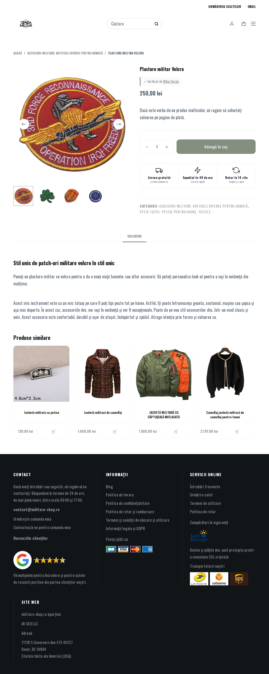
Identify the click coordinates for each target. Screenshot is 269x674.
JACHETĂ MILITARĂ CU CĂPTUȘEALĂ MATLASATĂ (164, 414)
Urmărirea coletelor (224, 6)
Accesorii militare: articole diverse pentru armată (203, 206)
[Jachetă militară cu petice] (41, 374)
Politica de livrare (120, 494)
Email (252, 6)
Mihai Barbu (171, 81)
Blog (109, 486)
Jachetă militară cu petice (41, 412)
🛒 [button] (53, 431)
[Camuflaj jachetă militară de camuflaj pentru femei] (225, 374)
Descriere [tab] (134, 236)
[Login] (232, 24)
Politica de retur (203, 511)
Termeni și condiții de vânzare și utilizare (137, 520)
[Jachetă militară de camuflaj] (103, 374)
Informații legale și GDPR (125, 528)
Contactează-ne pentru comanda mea (42, 527)
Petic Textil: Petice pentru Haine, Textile (175, 211)
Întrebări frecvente (205, 486)
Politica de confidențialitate (127, 503)
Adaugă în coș (215, 146)
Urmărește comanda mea (32, 519)
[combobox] (131, 24)
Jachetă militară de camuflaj (103, 412)
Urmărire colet (201, 494)
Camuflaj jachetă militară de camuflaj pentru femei (225, 414)
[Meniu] (253, 23)
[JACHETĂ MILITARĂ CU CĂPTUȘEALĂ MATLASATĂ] (164, 374)
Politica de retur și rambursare (130, 511)
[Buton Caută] (156, 24)
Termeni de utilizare (205, 503)
